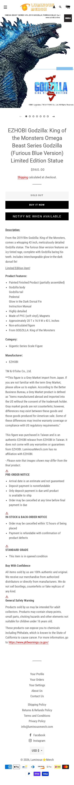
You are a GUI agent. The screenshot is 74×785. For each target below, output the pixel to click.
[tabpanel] (37, 60)
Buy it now (37, 204)
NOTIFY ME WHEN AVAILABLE (37, 216)
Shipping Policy (37, 704)
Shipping (23, 177)
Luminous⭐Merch (42, 759)
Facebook (39, 735)
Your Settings (37, 685)
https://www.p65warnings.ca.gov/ (28, 642)
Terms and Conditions (37, 715)
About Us (37, 691)
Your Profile (37, 674)
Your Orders (37, 679)
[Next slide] (53, 116)
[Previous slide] (20, 116)
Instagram (39, 740)
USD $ (35, 750)
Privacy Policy (37, 721)
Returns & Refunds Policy (37, 710)
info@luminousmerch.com (37, 726)
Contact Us (37, 696)
